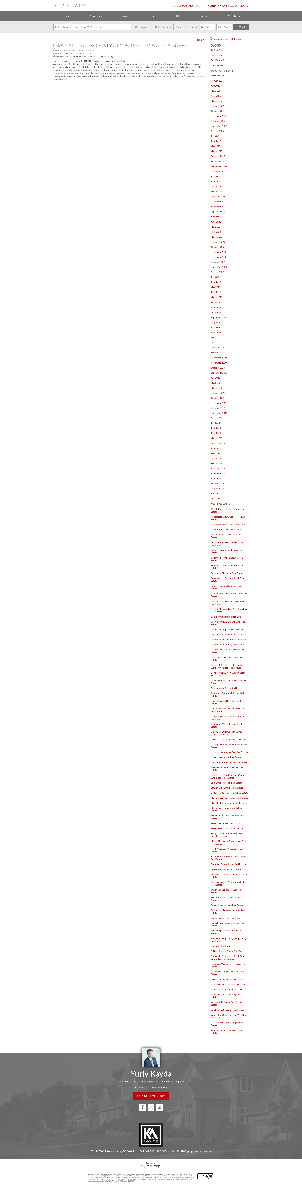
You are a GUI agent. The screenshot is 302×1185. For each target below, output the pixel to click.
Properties (95, 16)
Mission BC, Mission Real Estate (226, 823)
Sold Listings (217, 65)
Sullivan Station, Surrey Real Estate (228, 951)
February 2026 (218, 105)
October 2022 (218, 262)
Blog (179, 16)
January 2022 (217, 302)
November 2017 (218, 473)
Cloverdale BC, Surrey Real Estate (227, 644)
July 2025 (215, 136)
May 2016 (215, 498)
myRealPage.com (151, 1166)
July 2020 (215, 377)
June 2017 (216, 478)
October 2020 (218, 367)
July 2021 (215, 327)
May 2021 (215, 337)
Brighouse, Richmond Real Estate (227, 573)
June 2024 (216, 181)
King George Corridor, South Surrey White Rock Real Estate (228, 776)
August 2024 (217, 171)
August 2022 (217, 272)
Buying (125, 16)
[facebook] (142, 1107)
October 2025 (218, 121)
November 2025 (218, 116)
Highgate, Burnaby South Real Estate (229, 762)
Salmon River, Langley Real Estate (227, 905)
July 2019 (215, 423)
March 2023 (216, 236)
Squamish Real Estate (221, 946)
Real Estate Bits (218, 60)
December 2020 (218, 357)
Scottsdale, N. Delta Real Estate (226, 918)
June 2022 (216, 282)
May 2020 (215, 382)
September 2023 (219, 211)
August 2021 (217, 322)
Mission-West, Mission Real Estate (228, 828)
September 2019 (219, 413)
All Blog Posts (217, 50)
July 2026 (215, 85)
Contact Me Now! (151, 1096)
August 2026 (217, 80)
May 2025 (215, 146)
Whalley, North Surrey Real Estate (227, 1009)
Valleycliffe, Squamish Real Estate (227, 979)
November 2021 (218, 307)
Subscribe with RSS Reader (227, 38)
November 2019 (218, 403)
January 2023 (217, 246)
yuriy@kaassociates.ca (228, 5)
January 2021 (217, 352)
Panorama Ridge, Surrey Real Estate (228, 864)
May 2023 (215, 226)
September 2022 (219, 267)
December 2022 (218, 252)
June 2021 (216, 332)
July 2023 (215, 216)
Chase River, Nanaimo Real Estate (227, 616)
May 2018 (215, 453)
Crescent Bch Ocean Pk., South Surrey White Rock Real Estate (226, 666)
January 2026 (217, 111)
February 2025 (218, 156)
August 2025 (217, 131)
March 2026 (216, 100)
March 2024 (216, 191)
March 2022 (216, 297)
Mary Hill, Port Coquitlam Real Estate (229, 802)
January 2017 (217, 483)
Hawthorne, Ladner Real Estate (226, 757)
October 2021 (218, 312)
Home (66, 16)
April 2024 (216, 186)
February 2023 (218, 241)
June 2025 (216, 141)
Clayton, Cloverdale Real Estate (226, 634)
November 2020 (218, 362)
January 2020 (217, 398)
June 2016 (216, 493)
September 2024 (219, 166)
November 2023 (218, 206)
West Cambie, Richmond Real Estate (229, 989)
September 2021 (219, 317)
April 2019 (216, 433)
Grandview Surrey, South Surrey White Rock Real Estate (226, 733)
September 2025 (219, 126)
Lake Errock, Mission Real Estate (226, 782)
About (205, 16)
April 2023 (216, 231)
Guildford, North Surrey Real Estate (228, 739)
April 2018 (216, 458)
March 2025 (216, 151)
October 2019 (218, 408)
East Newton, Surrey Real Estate (227, 688)
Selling (153, 16)
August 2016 (217, 488)
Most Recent (217, 75)
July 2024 (215, 176)
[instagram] (151, 1107)
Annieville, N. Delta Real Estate (226, 529)
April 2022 (216, 292)
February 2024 (218, 196)
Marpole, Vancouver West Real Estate (229, 797)
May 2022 (215, 287)
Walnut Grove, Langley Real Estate (228, 984)
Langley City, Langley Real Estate (227, 787)
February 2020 (218, 393)
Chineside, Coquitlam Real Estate (227, 629)
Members (234, 16)
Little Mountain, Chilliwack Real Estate (229, 792)
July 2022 (215, 277)
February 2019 (218, 443)
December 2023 (218, 201)
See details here (120, 60)
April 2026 (216, 95)
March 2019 (216, 438)
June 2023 (216, 221)
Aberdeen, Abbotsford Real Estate (228, 524)
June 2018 (216, 448)
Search (241, 27)
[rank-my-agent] (159, 1107)
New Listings (217, 55)
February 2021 (218, 347)
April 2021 (216, 342)
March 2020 (216, 388)
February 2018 (218, 468)
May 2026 (215, 90)
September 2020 (219, 372)
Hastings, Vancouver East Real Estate (229, 752)
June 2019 (216, 428)
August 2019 (217, 418)
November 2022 (218, 257)
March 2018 (216, 463)
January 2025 (217, 161)
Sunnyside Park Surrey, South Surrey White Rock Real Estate (228, 957)
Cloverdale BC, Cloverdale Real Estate (229, 639)
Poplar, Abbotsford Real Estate (226, 869)
